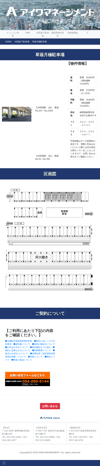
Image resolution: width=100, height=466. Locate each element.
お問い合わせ (50, 406)
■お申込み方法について (16, 347)
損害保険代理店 (57, 34)
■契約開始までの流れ (40, 347)
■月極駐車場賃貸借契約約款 (18, 341)
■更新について (35, 356)
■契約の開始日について (43, 344)
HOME (8, 41)
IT (87, 32)
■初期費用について (41, 350)
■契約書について (21, 344)
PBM (27, 32)
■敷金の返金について (21, 359)
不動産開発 (72, 32)
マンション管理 (12, 34)
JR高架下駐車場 (42, 34)
